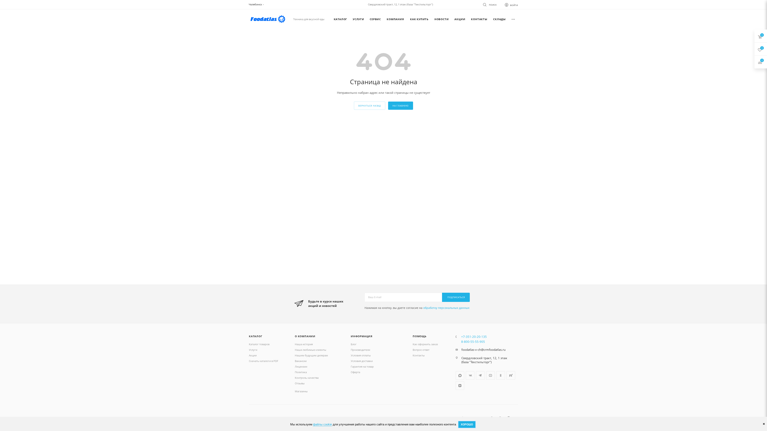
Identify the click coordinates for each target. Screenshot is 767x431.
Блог (354, 344)
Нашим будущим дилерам (311, 355)
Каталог (255, 336)
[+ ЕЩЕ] (513, 19)
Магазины (301, 391)
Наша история (304, 344)
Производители (360, 350)
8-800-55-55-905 (473, 342)
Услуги (253, 350)
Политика (301, 372)
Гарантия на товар (362, 366)
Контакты (419, 355)
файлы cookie (322, 424)
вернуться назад (369, 105)
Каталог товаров (259, 344)
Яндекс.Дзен (460, 385)
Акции (253, 355)
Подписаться (456, 297)
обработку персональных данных (446, 308)
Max (460, 375)
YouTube (490, 375)
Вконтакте (470, 375)
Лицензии (301, 366)
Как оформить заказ (425, 344)
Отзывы (300, 383)
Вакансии (301, 361)
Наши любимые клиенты (310, 350)
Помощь (419, 336)
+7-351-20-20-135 (474, 337)
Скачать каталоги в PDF (263, 361)
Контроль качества (307, 378)
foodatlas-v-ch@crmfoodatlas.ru (483, 350)
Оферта (355, 372)
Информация (362, 336)
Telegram (480, 375)
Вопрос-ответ (421, 350)
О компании (305, 336)
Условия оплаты (361, 355)
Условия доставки (362, 361)
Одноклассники (500, 375)
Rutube (511, 375)
